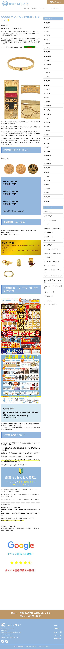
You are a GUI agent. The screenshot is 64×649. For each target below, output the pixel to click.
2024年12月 (47, 105)
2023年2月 (47, 197)
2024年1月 (47, 151)
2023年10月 (47, 164)
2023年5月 (47, 184)
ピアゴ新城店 (48, 212)
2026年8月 (47, 23)
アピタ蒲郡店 (48, 216)
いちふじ (46, 224)
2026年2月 (47, 47)
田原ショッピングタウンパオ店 (53, 276)
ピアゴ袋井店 (48, 245)
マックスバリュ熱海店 (50, 220)
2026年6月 (47, 31)
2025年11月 (47, 60)
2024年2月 (47, 147)
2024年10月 (47, 114)
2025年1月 (47, 101)
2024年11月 (47, 110)
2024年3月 (47, 143)
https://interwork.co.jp (7, 635)
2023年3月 (47, 193)
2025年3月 (47, 93)
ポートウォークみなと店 (51, 249)
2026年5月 (47, 35)
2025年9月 (47, 68)
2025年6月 (47, 81)
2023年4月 (47, 188)
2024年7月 (47, 126)
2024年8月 (47, 122)
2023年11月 (47, 159)
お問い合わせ (57, 638)
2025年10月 (47, 64)
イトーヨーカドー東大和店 (51, 261)
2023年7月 (47, 176)
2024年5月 (47, 135)
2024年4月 (47, 139)
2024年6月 (47, 130)
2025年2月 (47, 97)
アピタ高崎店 (48, 257)
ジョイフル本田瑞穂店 (50, 304)
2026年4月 (47, 39)
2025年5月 (47, 85)
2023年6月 (47, 180)
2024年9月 (47, 118)
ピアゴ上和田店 (48, 232)
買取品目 (26, 8)
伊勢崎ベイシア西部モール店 (52, 228)
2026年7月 (47, 27)
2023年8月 (47, 172)
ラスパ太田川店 (48, 236)
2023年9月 (47, 168)
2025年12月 (47, 56)
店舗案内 (33, 8)
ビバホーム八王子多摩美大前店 (53, 253)
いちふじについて (55, 8)
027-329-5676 (9, 530)
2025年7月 (47, 76)
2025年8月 (47, 72)
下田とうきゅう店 (49, 292)
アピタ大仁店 (48, 300)
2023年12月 (47, 155)
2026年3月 (47, 43)
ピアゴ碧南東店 (48, 296)
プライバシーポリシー (44, 646)
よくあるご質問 (43, 8)
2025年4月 (47, 89)
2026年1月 (47, 52)
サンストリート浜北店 (50, 241)
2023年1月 (47, 201)
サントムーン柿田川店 (50, 265)
